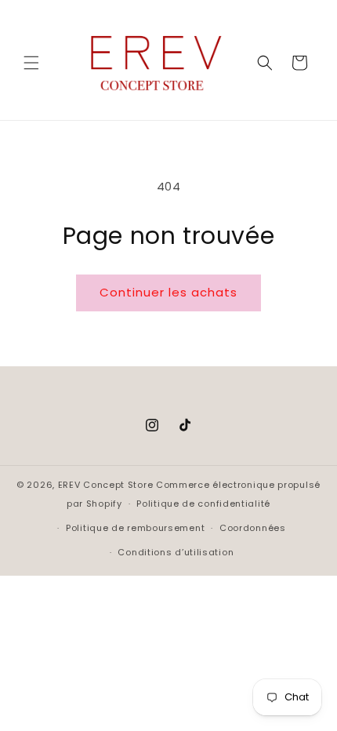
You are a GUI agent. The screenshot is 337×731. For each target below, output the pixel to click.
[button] (31, 62)
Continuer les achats (168, 292)
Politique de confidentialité (203, 503)
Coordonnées (252, 528)
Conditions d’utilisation (176, 552)
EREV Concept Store (106, 484)
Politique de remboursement (135, 528)
